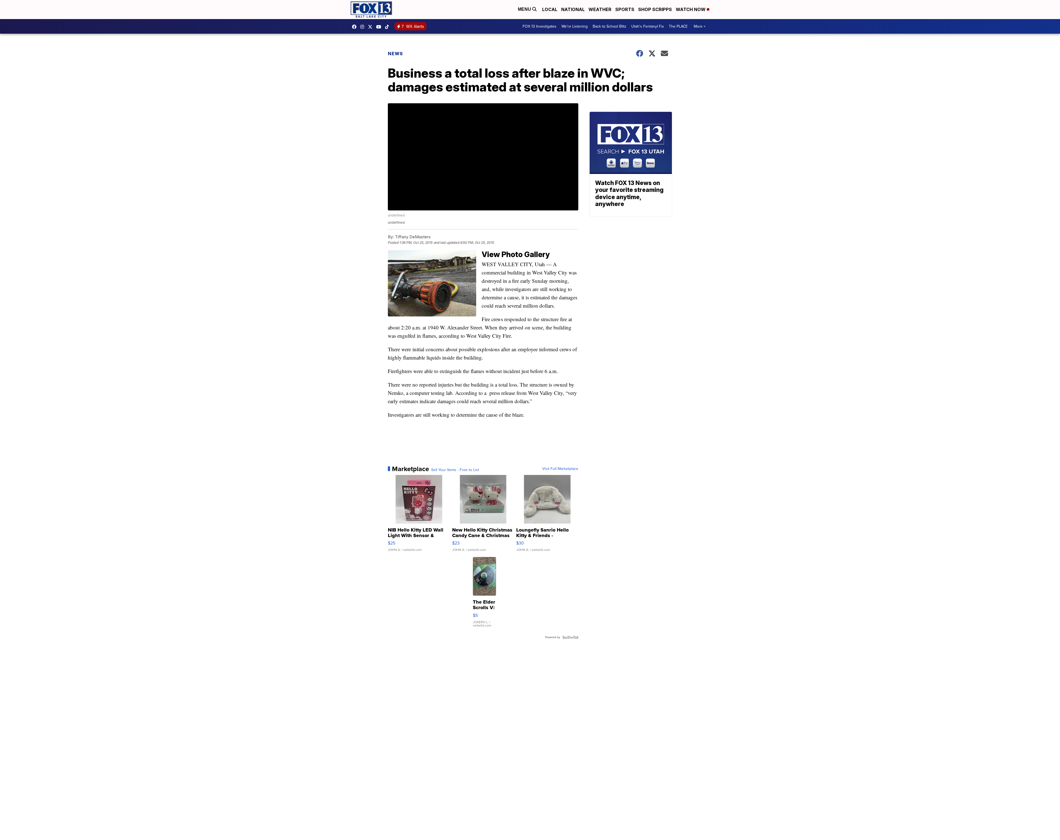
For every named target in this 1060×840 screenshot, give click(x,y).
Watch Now (691, 9)
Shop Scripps (655, 9)
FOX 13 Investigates (539, 26)
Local (549, 9)
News (395, 53)
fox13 (371, 27)
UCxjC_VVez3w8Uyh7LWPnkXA (380, 27)
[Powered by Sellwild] (570, 637)
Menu (525, 9)
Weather (600, 9)
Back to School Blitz (609, 26)
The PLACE (678, 26)
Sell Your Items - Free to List (455, 470)
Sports (624, 9)
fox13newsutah (355, 27)
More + (700, 26)
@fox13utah (388, 27)
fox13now (363, 27)
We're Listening (574, 26)
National (573, 9)
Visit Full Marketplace (560, 469)
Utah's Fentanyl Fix (647, 26)
